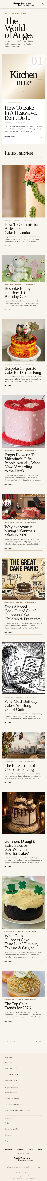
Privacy (14, 1178)
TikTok (31, 1149)
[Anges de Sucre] (23, 4)
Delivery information (13, 1105)
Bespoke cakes (11, 1093)
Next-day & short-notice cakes (18, 1111)
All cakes (8, 1062)
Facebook (20, 1149)
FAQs (7, 1123)
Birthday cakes (11, 1068)
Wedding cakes (11, 1080)
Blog (6, 1141)
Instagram (8, 1149)
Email (40, 1149)
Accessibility (32, 1178)
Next (38, 1042)
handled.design (27, 1172)
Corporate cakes (12, 1099)
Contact (8, 1135)
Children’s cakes (12, 1074)
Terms (18, 1178)
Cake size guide (11, 1129)
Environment (24, 1178)
